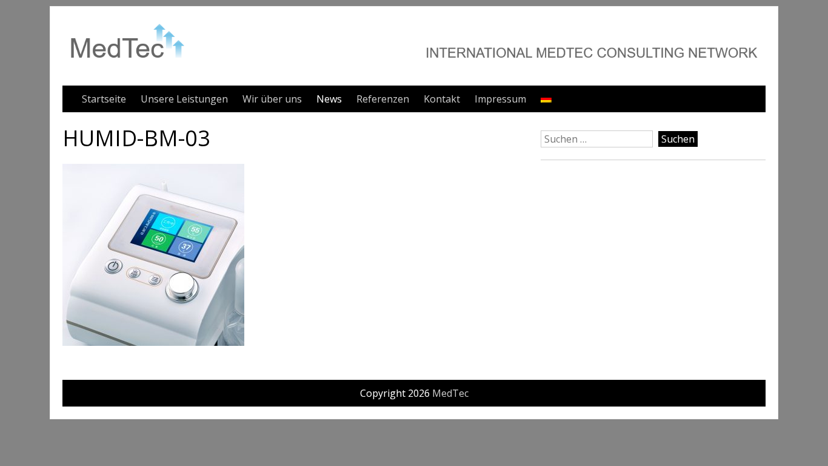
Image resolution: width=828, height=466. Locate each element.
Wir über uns (272, 99)
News (329, 99)
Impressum (500, 99)
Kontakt (442, 99)
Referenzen (382, 99)
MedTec (450, 393)
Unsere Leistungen (184, 99)
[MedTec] (414, 66)
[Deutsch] (546, 99)
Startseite (104, 99)
